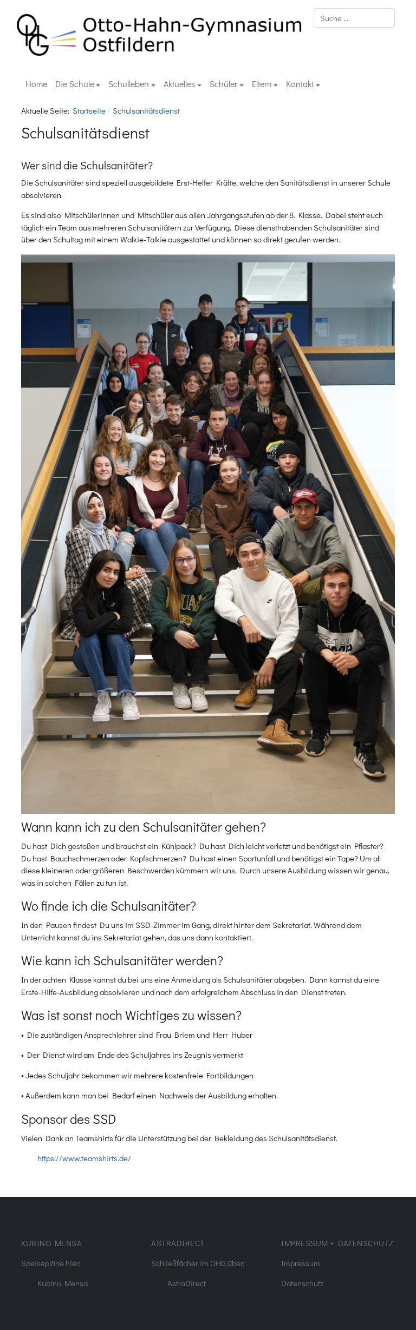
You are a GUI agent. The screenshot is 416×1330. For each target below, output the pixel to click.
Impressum (300, 1262)
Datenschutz (302, 1283)
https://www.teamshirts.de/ (84, 1158)
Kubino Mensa (62, 1283)
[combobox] (354, 18)
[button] (78, 84)
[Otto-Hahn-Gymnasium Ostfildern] (159, 33)
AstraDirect (186, 1283)
